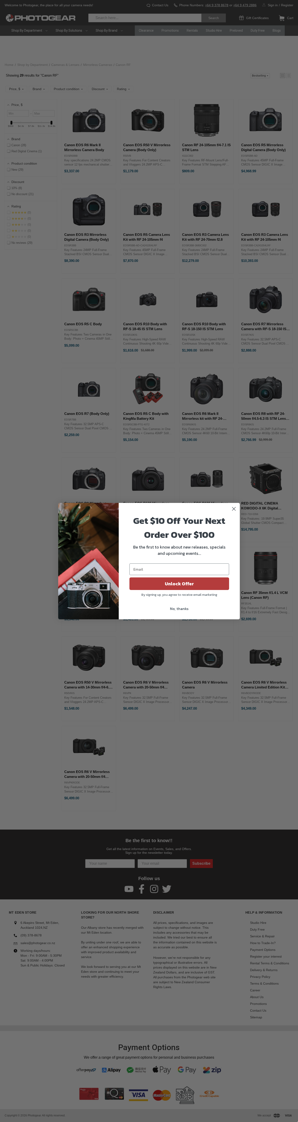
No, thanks (179, 608)
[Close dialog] (234, 509)
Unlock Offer (179, 583)
